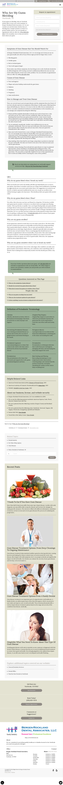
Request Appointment (31, 704)
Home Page (41, 385)
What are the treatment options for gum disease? (22, 297)
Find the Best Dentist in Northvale (18, 674)
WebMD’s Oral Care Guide (21, 388)
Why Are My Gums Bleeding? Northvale (36, 166)
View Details (22, 412)
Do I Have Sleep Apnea (14, 443)
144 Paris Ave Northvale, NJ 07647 (25, 1)
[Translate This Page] (60, 782)
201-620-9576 (25, 74)
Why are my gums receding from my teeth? (20, 294)
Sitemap (13, 772)
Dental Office (12, 671)
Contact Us (31, 718)
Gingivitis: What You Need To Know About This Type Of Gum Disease (31, 643)
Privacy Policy (7, 772)
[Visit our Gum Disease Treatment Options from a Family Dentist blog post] (30, 594)
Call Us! (56, 1)
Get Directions (31, 690)
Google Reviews (42, 1)
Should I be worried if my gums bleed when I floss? (22, 286)
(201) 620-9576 (34, 213)
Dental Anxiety (12, 440)
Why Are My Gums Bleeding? (21, 424)
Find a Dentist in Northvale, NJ (17, 449)
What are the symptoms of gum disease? (20, 283)
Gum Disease (12, 445)
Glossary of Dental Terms (36, 382)
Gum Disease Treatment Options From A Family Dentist (31, 596)
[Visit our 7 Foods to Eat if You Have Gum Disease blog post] (30, 500)
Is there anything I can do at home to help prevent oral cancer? (26, 300)
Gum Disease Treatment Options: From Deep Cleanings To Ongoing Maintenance (31, 549)
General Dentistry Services (16, 667)
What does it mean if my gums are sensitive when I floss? (24, 288)
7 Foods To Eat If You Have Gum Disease (24, 502)
